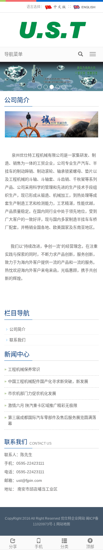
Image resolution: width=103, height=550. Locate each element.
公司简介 (17, 329)
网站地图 (63, 524)
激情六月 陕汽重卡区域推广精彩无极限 (42, 405)
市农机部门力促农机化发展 (32, 393)
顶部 (90, 546)
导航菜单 (13, 54)
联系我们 (17, 340)
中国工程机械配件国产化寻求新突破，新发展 (48, 381)
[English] (84, 7)
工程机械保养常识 (24, 369)
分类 (64, 546)
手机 (39, 546)
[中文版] (56, 7)
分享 (13, 546)
